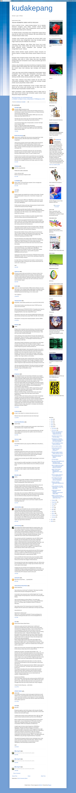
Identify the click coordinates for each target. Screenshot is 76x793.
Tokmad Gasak (18, 300)
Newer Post (14, 776)
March (53, 513)
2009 (52, 424)
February (54, 515)
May (53, 509)
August (53, 503)
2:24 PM (16, 434)
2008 (52, 426)
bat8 (16, 189)
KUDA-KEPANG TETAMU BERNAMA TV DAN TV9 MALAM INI (57, 487)
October (53, 500)
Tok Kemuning (18, 525)
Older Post (43, 776)
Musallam (17, 475)
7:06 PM (16, 770)
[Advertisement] (55, 55)
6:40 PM (16, 754)
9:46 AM (16, 369)
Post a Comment (16, 773)
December (54, 428)
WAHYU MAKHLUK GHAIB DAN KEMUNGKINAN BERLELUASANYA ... (57, 466)
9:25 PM (16, 521)
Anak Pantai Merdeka (19, 421)
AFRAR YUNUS (18, 691)
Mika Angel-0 (17, 751)
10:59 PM (17, 296)
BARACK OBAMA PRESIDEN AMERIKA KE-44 (58, 483)
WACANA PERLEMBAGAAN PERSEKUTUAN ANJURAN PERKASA (58, 462)
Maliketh (40, 785)
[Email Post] (28, 101)
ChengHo (17, 107)
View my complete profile (54, 164)
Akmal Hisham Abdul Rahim (21, 585)
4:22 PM (16, 445)
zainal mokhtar (18, 507)
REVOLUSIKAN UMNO (57, 446)
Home (29, 776)
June (53, 507)
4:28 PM (16, 470)
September (54, 502)
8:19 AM (16, 161)
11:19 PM (17, 320)
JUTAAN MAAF (55, 459)
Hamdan (16, 324)
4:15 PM (16, 617)
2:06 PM (16, 267)
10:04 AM (17, 407)
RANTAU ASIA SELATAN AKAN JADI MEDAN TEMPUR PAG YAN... (57, 433)
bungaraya (17, 374)
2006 (52, 521)
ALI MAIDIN (17, 180)
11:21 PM (17, 686)
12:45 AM (17, 746)
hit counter (57, 206)
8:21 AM (16, 176)
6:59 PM (16, 762)
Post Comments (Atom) (22, 778)
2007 (52, 519)
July (53, 505)
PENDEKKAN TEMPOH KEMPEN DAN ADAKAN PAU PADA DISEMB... (57, 440)
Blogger (49, 785)
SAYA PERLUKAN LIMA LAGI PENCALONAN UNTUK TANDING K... (57, 479)
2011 (52, 421)
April (53, 511)
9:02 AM (16, 581)
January (53, 517)
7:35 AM (16, 131)
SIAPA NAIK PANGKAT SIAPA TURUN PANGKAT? (57, 449)
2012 (52, 419)
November (54, 430)
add (15, 621)
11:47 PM (17, 701)
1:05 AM (16, 573)
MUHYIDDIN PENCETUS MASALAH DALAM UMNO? (57, 456)
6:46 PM (16, 502)
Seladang (17, 166)
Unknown (17, 439)
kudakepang (32, 8)
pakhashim (17, 577)
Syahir (16, 286)
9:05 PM (16, 281)
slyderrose (17, 271)
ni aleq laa (17, 411)
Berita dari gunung (19, 135)
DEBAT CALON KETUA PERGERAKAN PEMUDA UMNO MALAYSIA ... (58, 496)
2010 (52, 422)
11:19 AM (16, 417)
